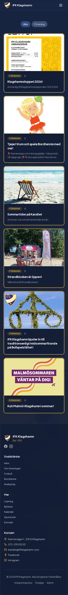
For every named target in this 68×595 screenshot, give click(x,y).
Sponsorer (10, 517)
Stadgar (39, 582)
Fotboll (8, 473)
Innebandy (10, 484)
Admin (50, 582)
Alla (25, 24)
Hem (6, 463)
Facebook (13, 554)
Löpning (8, 501)
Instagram (13, 560)
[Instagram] (11, 446)
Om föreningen (12, 468)
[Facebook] (5, 446)
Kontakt (8, 522)
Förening (39, 24)
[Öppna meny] (60, 5)
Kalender (9, 511)
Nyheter (8, 506)
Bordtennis (10, 478)
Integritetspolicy (23, 582)
